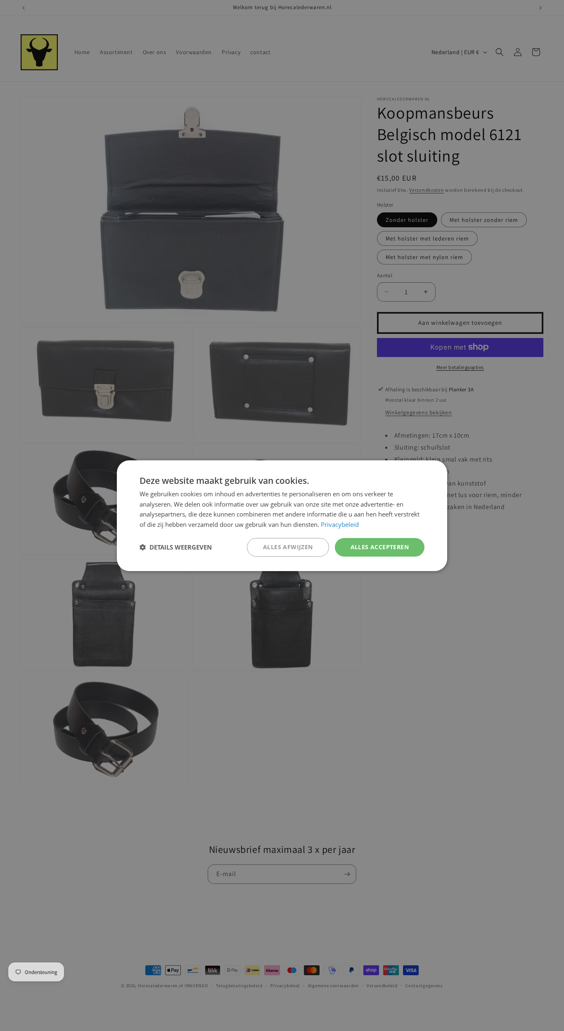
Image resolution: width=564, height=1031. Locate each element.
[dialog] (282, 515)
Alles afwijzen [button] (288, 547)
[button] (176, 547)
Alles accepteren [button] (380, 547)
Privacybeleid (340, 524)
